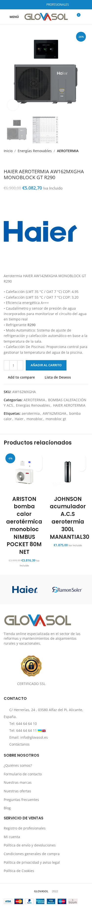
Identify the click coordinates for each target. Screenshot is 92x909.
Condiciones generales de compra (32, 853)
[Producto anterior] (6, 161)
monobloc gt (56, 418)
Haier (19, 418)
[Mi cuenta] (86, 17)
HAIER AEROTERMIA (69, 405)
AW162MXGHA (54, 413)
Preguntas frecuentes (21, 799)
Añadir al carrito (46, 365)
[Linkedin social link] (38, 4)
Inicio (8, 150)
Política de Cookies (19, 870)
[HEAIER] (25, 589)
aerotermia (31, 413)
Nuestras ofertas (17, 791)
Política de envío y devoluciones (30, 845)
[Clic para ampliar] (12, 105)
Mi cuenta (12, 836)
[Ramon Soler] (67, 589)
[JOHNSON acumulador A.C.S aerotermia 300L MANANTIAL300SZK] (68, 472)
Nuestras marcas (18, 782)
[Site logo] (46, 16)
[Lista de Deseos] (38, 458)
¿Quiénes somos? (18, 765)
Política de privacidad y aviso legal (32, 862)
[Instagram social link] (32, 4)
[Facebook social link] (26, 4)
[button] (38, 467)
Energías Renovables (35, 150)
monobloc (34, 418)
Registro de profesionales (25, 828)
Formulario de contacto (23, 774)
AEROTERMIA (68, 150)
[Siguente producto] (15, 161)
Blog (7, 808)
